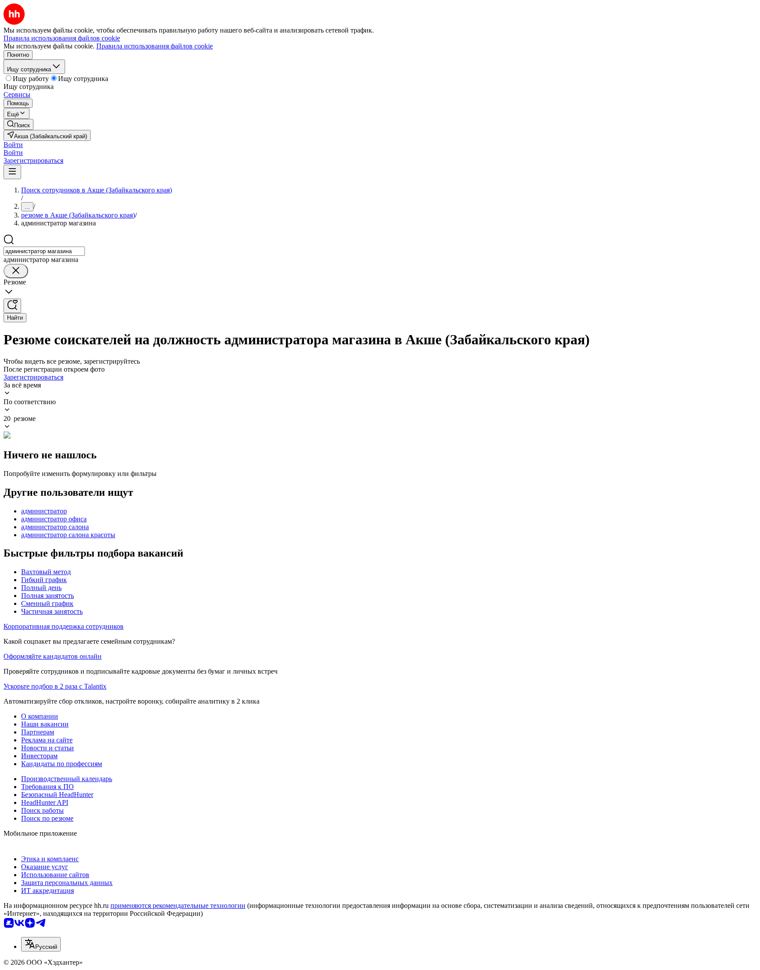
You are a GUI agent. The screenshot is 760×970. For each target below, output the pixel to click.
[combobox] (44, 251)
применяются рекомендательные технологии (177, 905)
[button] (13, 144)
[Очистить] (16, 271)
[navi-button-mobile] (12, 172)
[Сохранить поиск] (12, 306)
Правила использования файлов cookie (154, 46)
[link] (18, 124)
